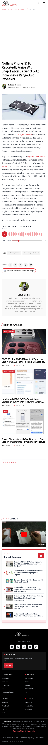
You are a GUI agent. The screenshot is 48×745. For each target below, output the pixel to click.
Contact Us (29, 706)
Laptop (27, 682)
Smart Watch (29, 689)
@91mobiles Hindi (36, 156)
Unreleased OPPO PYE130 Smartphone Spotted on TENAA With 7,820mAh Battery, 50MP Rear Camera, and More (22, 400)
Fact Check (5, 706)
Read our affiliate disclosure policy (24, 731)
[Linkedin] (36, 647)
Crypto (4, 709)
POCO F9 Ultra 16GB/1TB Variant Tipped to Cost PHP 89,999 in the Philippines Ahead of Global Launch (23, 360)
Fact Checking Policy (27, 738)
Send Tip (7, 666)
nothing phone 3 (14, 253)
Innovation (5, 682)
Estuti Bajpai (24, 294)
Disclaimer (29, 709)
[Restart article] (4, 240)
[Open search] (38, 3)
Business (5, 702)
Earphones (29, 678)
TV (26, 692)
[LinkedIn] (20, 265)
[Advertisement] (24, 35)
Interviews (5, 678)
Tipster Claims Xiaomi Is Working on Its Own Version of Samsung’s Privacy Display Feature (23, 440)
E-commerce (6, 685)
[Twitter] (18, 647)
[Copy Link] (31, 265)
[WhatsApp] (26, 265)
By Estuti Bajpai (14, 85)
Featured (5, 713)
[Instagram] (24, 647)
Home (4, 9)
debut (4, 166)
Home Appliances (8, 692)
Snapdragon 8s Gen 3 (31, 253)
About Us (28, 702)
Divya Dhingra (6, 365)
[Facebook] (10, 265)
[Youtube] (30, 647)
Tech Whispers (19, 9)
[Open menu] (44, 3)
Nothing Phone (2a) (23, 134)
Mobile (9, 9)
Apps (5, 412)
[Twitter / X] (15, 265)
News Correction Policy (10, 738)
